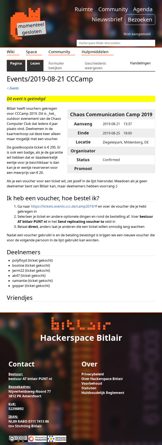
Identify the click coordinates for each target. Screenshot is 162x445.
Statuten (88, 388)
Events (14, 88)
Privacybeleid (92, 374)
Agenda (143, 9)
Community (113, 9)
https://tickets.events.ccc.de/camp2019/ (62, 206)
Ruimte (84, 9)
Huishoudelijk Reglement (102, 392)
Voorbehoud (91, 383)
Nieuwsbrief (107, 19)
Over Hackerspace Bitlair (102, 378)
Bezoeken (140, 19)
